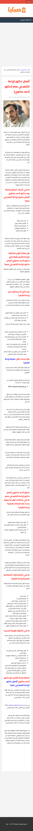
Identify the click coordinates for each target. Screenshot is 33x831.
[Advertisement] (16, 41)
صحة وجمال (24, 70)
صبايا (29, 70)
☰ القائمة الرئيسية (25, 20)
